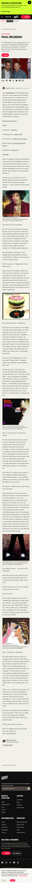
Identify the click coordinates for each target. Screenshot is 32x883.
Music (18, 802)
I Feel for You (14, 150)
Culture (3, 809)
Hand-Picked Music (8, 745)
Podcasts (19, 805)
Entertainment (5, 804)
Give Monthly (16, 853)
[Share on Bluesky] (16, 81)
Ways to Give (20, 827)
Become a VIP (20, 824)
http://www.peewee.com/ (9, 121)
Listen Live (8, 17)
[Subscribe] (28, 788)
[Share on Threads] (13, 81)
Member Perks (21, 832)
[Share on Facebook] (10, 81)
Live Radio (19, 799)
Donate (27, 17)
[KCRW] (4, 779)
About (3, 822)
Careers (3, 824)
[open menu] (3, 17)
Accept (12, 880)
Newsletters (4, 830)
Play (6, 55)
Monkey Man (18, 134)
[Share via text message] (20, 81)
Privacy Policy (23, 875)
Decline (4, 880)
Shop (18, 830)
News (3, 802)
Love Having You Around (19, 139)
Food (2, 807)
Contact (3, 832)
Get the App (6, 11)
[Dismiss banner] (29, 2)
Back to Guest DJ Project (9, 29)
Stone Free (14, 130)
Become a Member (22, 822)
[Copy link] (7, 81)
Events (3, 812)
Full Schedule (20, 807)
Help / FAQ (4, 827)
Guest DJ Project (5, 34)
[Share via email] (23, 81)
